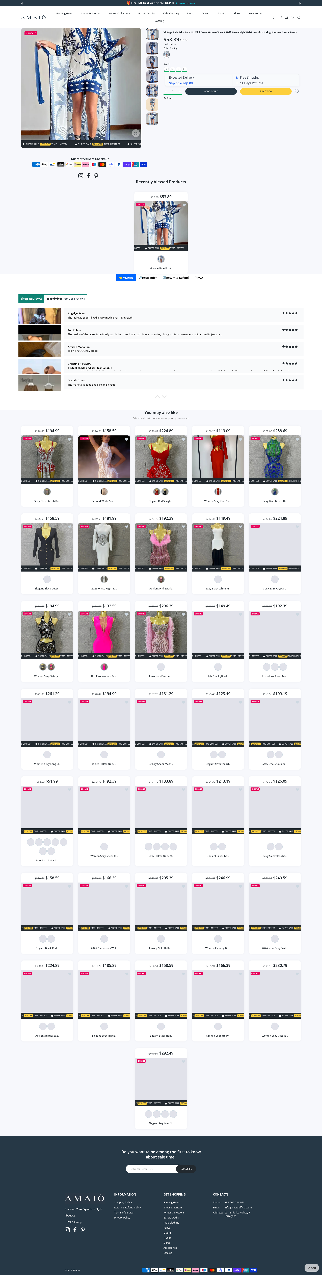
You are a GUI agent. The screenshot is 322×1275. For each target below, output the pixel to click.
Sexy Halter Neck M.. (161, 856)
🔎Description (148, 277)
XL (184, 69)
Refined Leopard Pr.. (218, 1035)
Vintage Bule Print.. (161, 268)
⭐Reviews (126, 277)
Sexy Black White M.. (218, 588)
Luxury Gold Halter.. (161, 948)
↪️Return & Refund (176, 277)
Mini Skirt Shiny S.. (47, 860)
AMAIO (76, 1270)
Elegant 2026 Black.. (104, 1035)
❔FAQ (198, 277)
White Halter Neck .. (104, 764)
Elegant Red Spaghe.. (161, 501)
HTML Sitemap (73, 1222)
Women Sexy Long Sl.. (47, 764)
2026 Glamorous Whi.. (104, 948)
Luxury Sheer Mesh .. (161, 764)
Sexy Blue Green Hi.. (275, 501)
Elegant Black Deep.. (47, 588)
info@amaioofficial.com (238, 1207)
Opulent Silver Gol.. (217, 856)
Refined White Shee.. (104, 501)
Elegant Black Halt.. (161, 1035)
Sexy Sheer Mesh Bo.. (47, 501)
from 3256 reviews (74, 298)
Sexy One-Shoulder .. (275, 764)
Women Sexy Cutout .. (275, 1035)
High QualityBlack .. (218, 676)
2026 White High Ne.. (104, 588)
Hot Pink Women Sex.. (104, 676)
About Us (70, 1215)
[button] (21, 3)
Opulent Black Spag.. (47, 1035)
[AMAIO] (33, 17)
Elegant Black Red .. (47, 948)
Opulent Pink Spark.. (161, 588)
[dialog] (280, 17)
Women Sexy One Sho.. (218, 501)
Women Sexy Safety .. (47, 676)
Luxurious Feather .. (161, 676)
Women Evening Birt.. (218, 948)
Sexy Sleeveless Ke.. (275, 856)
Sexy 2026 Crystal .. (274, 588)
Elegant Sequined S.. (161, 1123)
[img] (54, 298)
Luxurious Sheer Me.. (274, 676)
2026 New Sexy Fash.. (275, 948)
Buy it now (266, 91)
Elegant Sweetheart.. (218, 764)
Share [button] (170, 98)
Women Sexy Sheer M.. (104, 856)
